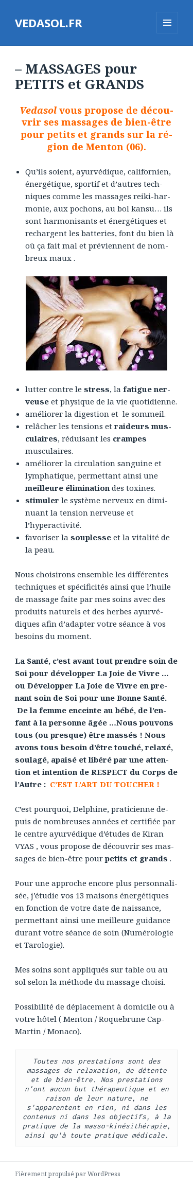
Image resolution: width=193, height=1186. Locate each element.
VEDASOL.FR (48, 22)
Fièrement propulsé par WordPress (67, 1174)
